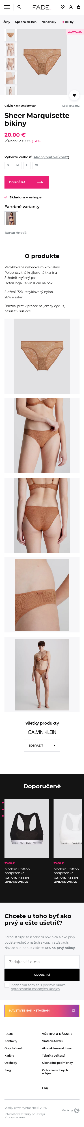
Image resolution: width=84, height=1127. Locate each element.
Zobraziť (36, 745)
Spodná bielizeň (26, 22)
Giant (76, 1110)
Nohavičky (49, 22)
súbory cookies (14, 1117)
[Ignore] (42, 991)
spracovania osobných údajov (35, 989)
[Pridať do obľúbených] (43, 804)
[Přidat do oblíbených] (74, 95)
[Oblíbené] (62, 7)
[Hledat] (19, 7)
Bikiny (69, 22)
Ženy (6, 22)
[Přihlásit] (71, 7)
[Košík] (78, 7)
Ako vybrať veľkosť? (51, 157)
